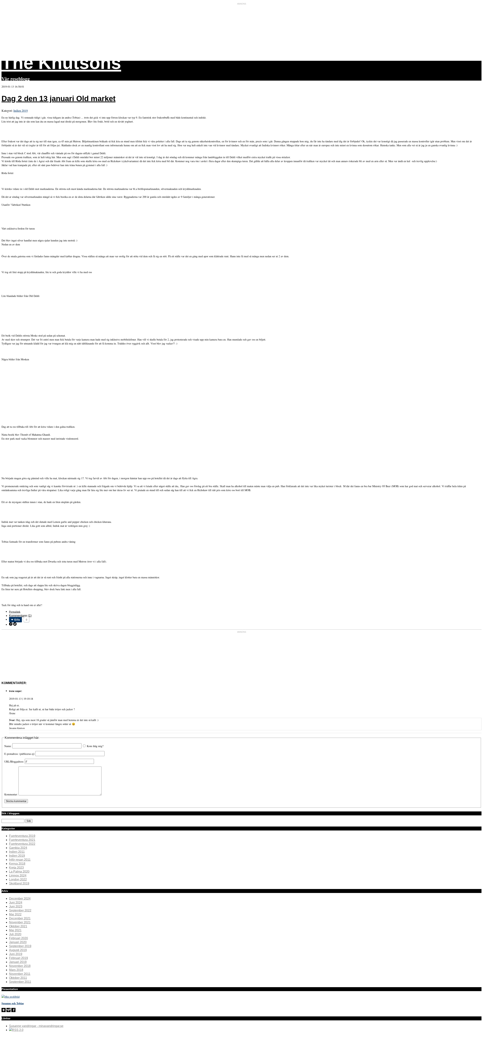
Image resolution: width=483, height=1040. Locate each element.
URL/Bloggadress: (14, 761)
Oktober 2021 (18, 926)
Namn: (8, 746)
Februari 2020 (18, 938)
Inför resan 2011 (20, 859)
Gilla (17, 619)
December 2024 (20, 898)
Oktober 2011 (18, 977)
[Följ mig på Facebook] (13, 1011)
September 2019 (20, 946)
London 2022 (18, 879)
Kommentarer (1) (20, 615)
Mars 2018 (16, 969)
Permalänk (14, 611)
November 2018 (20, 966)
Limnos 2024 (17, 875)
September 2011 (20, 981)
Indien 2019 (20, 110)
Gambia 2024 (18, 847)
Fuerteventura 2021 (22, 839)
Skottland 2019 (19, 883)
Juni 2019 (15, 954)
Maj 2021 (15, 930)
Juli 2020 (15, 934)
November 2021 (20, 922)
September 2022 (20, 910)
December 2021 (20, 918)
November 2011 (19, 973)
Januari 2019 (18, 962)
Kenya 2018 (17, 863)
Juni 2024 (15, 902)
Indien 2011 (17, 851)
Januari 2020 (18, 942)
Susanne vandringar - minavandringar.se (36, 1026)
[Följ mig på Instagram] (8, 1011)
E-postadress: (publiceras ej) (19, 754)
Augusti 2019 (18, 950)
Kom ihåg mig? (95, 746)
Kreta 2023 (16, 867)
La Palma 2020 (19, 871)
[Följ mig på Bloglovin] (4, 1011)
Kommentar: (11, 794)
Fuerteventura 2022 (22, 843)
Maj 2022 (15, 914)
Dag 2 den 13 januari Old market (58, 98)
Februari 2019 (18, 958)
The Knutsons (61, 63)
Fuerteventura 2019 (22, 835)
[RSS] (16, 1030)
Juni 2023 (15, 906)
